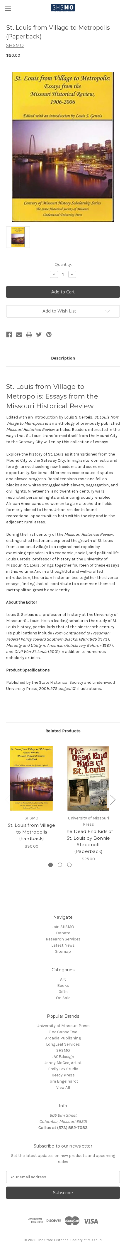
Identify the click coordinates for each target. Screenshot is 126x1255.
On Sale (63, 997)
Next (112, 799)
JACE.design (63, 1056)
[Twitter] (39, 334)
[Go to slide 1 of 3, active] (50, 865)
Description (63, 358)
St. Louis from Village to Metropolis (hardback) (31, 831)
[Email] (19, 334)
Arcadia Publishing (63, 1038)
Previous (7, 799)
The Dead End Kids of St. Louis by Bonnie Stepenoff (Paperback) (88, 841)
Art (63, 979)
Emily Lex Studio (63, 1068)
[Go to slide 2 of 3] (60, 865)
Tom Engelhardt (63, 1081)
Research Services (63, 939)
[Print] (29, 334)
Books (63, 985)
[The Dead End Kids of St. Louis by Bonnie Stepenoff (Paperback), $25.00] (88, 778)
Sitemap (63, 951)
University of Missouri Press (63, 1025)
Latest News (63, 945)
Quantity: (63, 264)
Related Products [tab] (63, 730)
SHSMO (63, 1050)
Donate (63, 932)
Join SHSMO (63, 926)
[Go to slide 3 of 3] (69, 865)
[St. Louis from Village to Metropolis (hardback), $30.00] (31, 778)
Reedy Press (63, 1075)
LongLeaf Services (63, 1044)
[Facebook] (9, 334)
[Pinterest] (49, 334)
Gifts (63, 991)
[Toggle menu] (8, 8)
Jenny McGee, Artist (63, 1062)
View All (63, 1087)
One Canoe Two (63, 1031)
